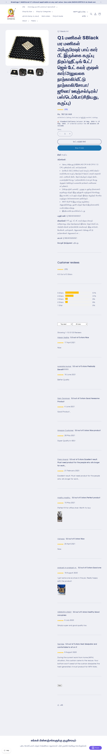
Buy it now (79, 148)
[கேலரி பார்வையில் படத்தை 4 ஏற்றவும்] (39, 72)
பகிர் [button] (61, 705)
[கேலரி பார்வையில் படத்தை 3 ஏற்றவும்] (31, 72)
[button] (42, 7)
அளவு (59, 129)
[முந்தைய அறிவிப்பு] (6, 2)
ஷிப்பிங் (83, 117)
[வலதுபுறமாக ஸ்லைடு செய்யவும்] (46, 72)
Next (59, 685)
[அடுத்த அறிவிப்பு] (101, 2)
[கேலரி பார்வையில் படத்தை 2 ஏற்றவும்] (22, 72)
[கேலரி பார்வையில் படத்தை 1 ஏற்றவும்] (14, 72)
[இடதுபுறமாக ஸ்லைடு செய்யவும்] (8, 72)
